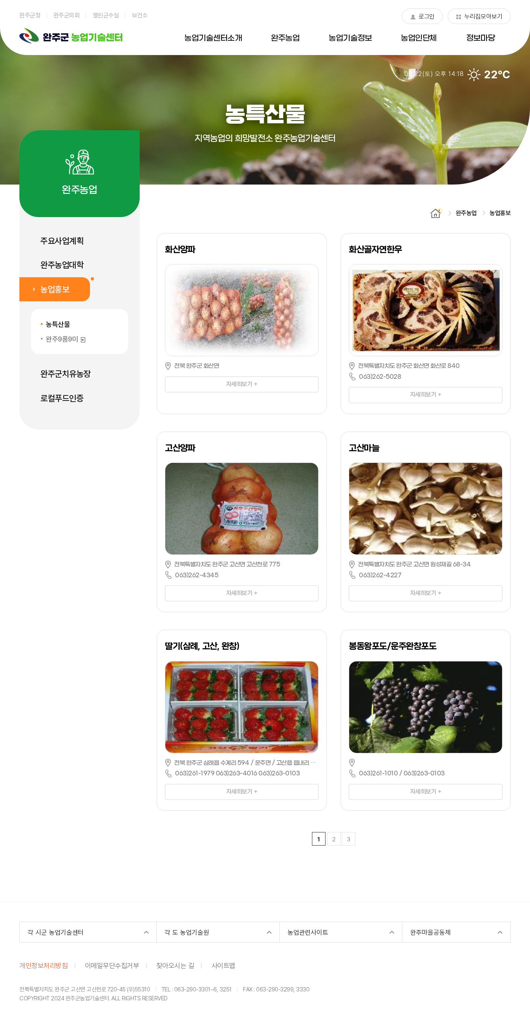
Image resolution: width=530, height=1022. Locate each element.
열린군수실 (106, 15)
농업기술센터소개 (213, 38)
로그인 (422, 18)
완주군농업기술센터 (70, 35)
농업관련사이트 (308, 932)
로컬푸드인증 (61, 398)
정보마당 (480, 38)
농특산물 (58, 324)
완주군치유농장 (65, 374)
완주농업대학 (61, 265)
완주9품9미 (66, 339)
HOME (436, 213)
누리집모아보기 (479, 18)
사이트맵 (223, 965)
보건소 (140, 15)
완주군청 (29, 15)
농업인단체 (419, 38)
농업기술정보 (350, 38)
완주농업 (285, 38)
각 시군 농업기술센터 (56, 932)
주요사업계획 (61, 241)
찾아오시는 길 (175, 965)
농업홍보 (54, 289)
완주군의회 (67, 15)
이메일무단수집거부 (112, 965)
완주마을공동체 (430, 932)
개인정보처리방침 (43, 965)
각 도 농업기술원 (187, 932)
